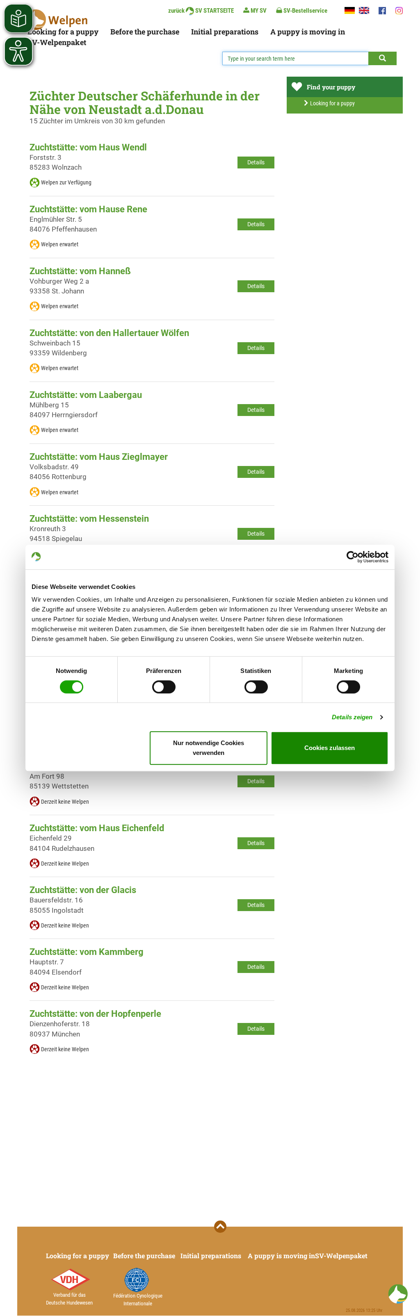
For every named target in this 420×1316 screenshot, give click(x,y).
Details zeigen (352, 717)
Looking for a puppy (62, 31)
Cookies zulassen (329, 747)
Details (256, 162)
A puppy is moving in (307, 31)
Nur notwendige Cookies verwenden (208, 747)
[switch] (164, 686)
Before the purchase (144, 31)
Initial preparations (224, 31)
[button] (398, 1294)
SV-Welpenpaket (56, 42)
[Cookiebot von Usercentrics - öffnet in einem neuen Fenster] (352, 557)
